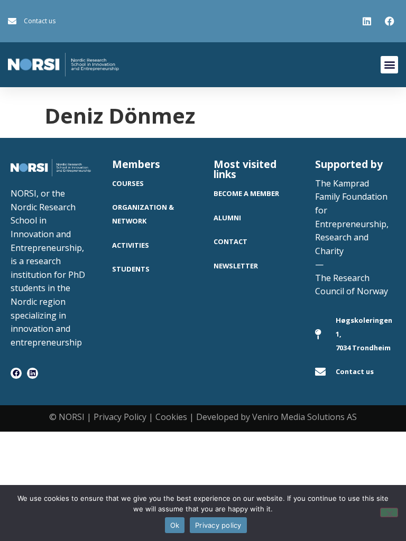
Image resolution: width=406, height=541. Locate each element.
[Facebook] (16, 373)
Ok (175, 525)
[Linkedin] (32, 373)
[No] (389, 512)
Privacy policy (218, 525)
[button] (389, 64)
